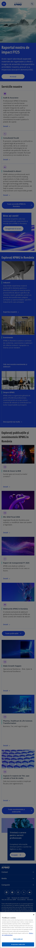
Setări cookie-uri (18, 939)
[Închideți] (34, 915)
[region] (18, 930)
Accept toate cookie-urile (18, 944)
